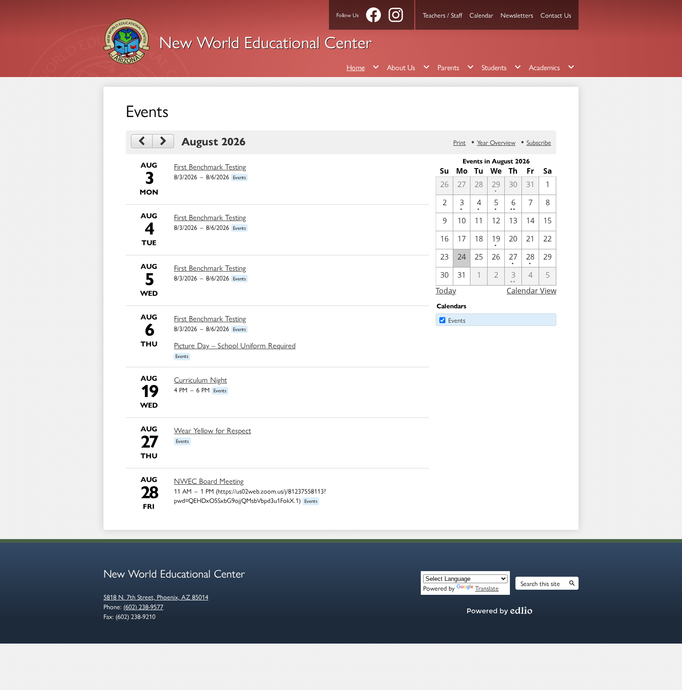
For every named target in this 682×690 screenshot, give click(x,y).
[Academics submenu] (552, 67)
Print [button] (459, 142)
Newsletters (517, 15)
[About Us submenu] (408, 67)
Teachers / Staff (442, 15)
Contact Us (555, 15)
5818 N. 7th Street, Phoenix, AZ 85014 (155, 596)
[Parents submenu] (456, 67)
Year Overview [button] (496, 142)
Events (456, 320)
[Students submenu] (501, 67)
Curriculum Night (200, 379)
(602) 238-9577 (143, 606)
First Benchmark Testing (210, 166)
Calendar (481, 15)
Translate (487, 587)
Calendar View (531, 291)
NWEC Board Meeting (209, 480)
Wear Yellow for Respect (212, 430)
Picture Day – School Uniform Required (235, 345)
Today (446, 291)
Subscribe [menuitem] (539, 142)
